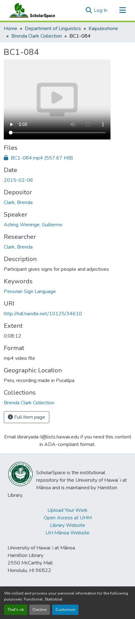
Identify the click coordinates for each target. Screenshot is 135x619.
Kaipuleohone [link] (103, 28)
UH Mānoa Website (67, 532)
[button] (31, 10)
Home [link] (10, 28)
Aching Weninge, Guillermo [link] (33, 224)
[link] (67, 158)
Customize (65, 609)
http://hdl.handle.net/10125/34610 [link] (43, 313)
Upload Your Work (67, 510)
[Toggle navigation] (122, 10)
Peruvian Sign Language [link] (30, 291)
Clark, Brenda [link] (18, 202)
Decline (39, 609)
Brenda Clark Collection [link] (36, 36)
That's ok (16, 609)
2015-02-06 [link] (18, 180)
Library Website (67, 525)
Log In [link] (100, 10)
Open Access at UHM (68, 517)
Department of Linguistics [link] (53, 28)
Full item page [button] (29, 417)
